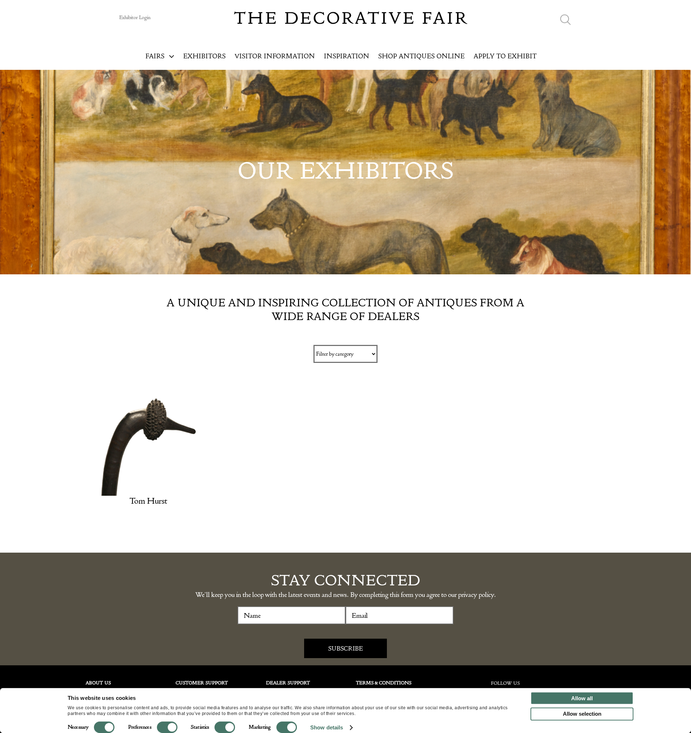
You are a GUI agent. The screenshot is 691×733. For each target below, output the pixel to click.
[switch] (167, 727)
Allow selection (582, 714)
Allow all (582, 698)
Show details (326, 727)
